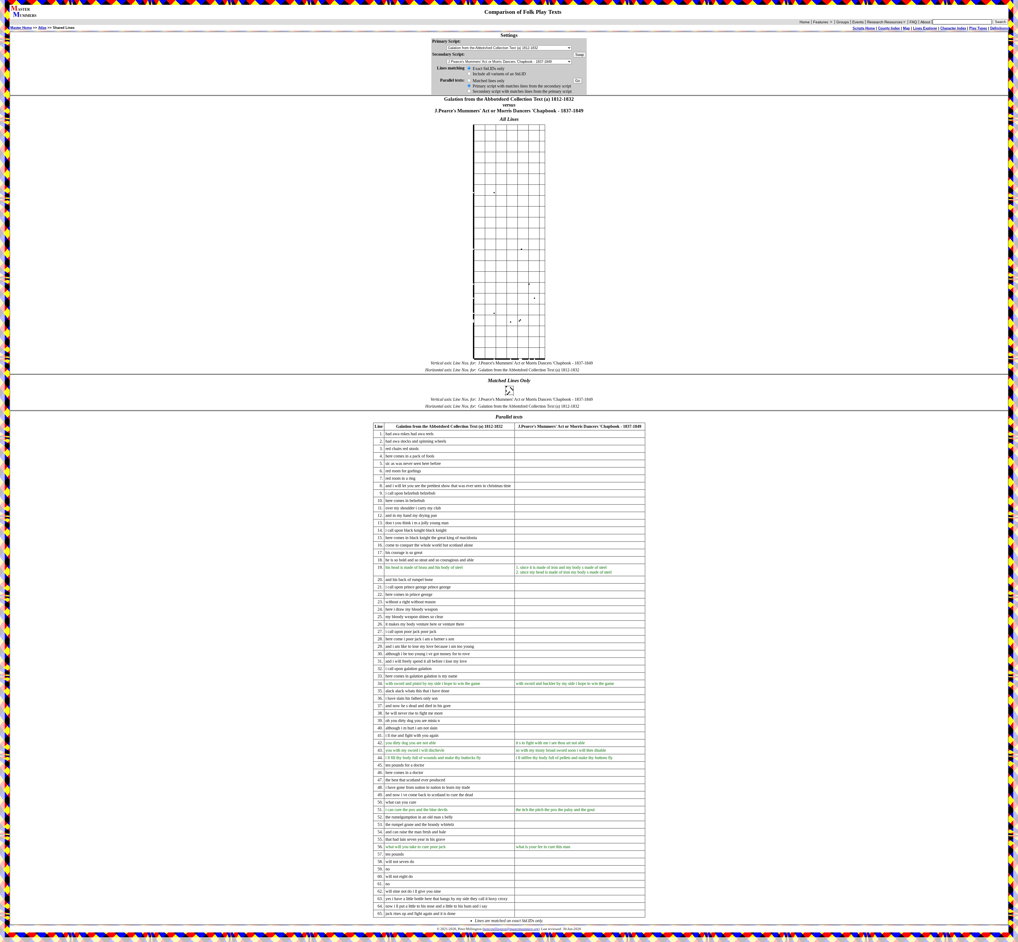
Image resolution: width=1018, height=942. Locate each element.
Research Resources (886, 22)
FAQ (913, 22)
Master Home (21, 28)
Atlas (42, 28)
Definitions (999, 28)
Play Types (978, 28)
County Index (889, 28)
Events (858, 22)
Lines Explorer (925, 28)
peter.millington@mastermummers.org (511, 929)
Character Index (953, 28)
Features (823, 22)
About (925, 22)
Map (906, 28)
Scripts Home (864, 28)
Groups (842, 22)
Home (805, 22)
